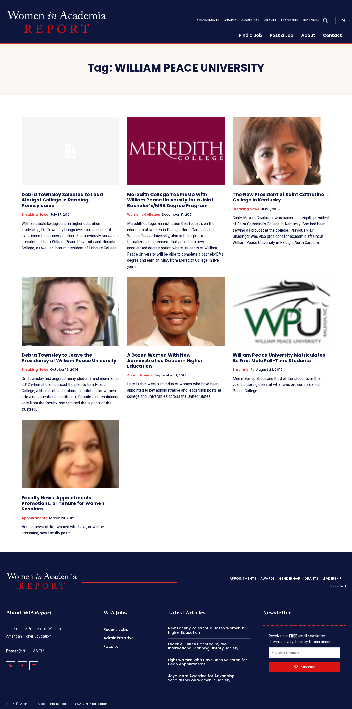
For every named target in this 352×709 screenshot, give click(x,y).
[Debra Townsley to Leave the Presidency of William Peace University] (70, 311)
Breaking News (35, 215)
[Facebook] (22, 665)
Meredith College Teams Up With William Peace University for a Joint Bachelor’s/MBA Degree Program (170, 200)
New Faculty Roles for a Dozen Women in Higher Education (206, 630)
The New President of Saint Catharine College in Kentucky (278, 197)
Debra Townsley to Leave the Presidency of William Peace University (69, 358)
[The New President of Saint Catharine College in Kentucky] (281, 151)
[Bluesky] (344, 21)
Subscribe (308, 667)
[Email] (33, 665)
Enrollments (243, 370)
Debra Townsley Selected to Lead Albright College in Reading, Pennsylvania (62, 200)
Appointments (140, 375)
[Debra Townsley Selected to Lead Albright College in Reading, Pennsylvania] (70, 151)
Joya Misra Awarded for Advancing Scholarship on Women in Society (201, 678)
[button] (325, 20)
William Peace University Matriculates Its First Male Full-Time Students (279, 358)
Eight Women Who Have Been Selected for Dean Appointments (207, 662)
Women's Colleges (143, 215)
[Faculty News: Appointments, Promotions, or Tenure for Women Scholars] (70, 454)
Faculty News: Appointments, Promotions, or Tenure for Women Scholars (63, 503)
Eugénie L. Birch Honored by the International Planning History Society (203, 646)
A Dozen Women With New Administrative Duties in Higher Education (165, 360)
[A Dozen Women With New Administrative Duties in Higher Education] (176, 311)
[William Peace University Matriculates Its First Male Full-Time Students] (281, 311)
